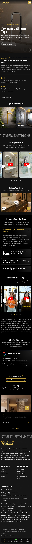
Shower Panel (16, 506)
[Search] (26, 2)
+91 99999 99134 (8, 489)
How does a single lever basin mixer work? (13, 230)
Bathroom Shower (6, 506)
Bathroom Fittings (26, 506)
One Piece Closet (10, 519)
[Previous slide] (25, 50)
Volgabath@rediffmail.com (10, 492)
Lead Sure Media (19, 529)
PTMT (19, 478)
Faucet (3, 504)
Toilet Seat (23, 517)
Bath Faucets (20, 469)
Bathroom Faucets (15, 511)
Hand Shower (20, 519)
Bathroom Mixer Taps (24, 515)
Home (2, 469)
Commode (24, 504)
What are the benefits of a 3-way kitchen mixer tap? (14, 261)
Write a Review (17, 376)
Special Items (20, 471)
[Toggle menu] (29, 2)
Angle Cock (16, 504)
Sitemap (12, 535)
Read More (6, 422)
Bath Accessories (22, 476)
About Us (3, 471)
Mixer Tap (14, 515)
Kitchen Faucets (25, 511)
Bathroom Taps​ (25, 513)
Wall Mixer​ (4, 517)
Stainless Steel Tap (14, 513)
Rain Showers (10, 521)
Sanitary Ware (21, 474)
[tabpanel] (16, 250)
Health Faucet (5, 511)
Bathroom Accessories (8, 508)
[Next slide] (29, 50)
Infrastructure (4, 474)
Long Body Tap (5, 515)
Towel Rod (18, 521)
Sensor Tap (4, 513)
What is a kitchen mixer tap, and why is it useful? (14, 269)
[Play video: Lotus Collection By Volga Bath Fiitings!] (24, 164)
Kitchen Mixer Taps (13, 517)
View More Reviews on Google (17, 380)
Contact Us (4, 476)
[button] (11, 180)
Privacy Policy (4, 535)
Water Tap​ (9, 504)
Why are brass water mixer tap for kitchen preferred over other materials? (15, 253)
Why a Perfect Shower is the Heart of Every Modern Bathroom (15, 418)
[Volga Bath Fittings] (5, 2)
